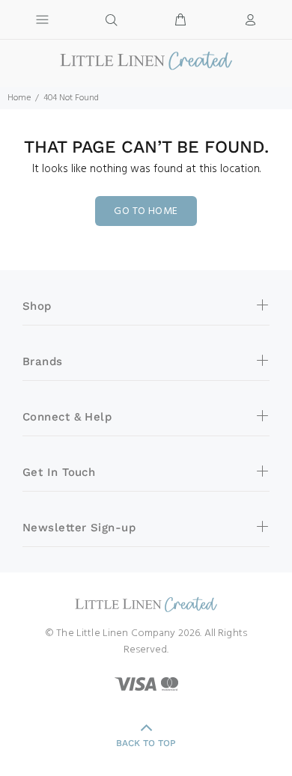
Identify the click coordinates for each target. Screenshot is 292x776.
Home (19, 98)
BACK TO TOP (146, 743)
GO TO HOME (145, 211)
